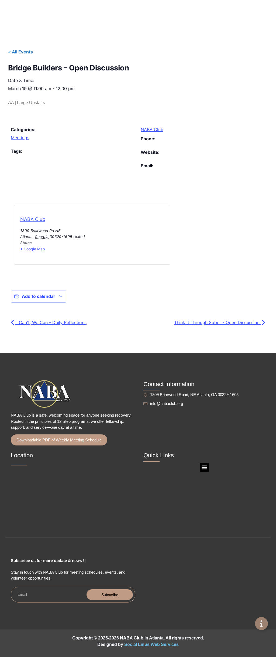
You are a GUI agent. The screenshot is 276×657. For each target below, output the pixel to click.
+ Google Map (32, 249)
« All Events (20, 52)
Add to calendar (38, 296)
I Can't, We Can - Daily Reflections (51, 322)
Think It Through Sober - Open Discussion (217, 322)
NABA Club (152, 129)
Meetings (20, 137)
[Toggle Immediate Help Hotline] (261, 623)
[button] (204, 467)
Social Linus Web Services (151, 644)
